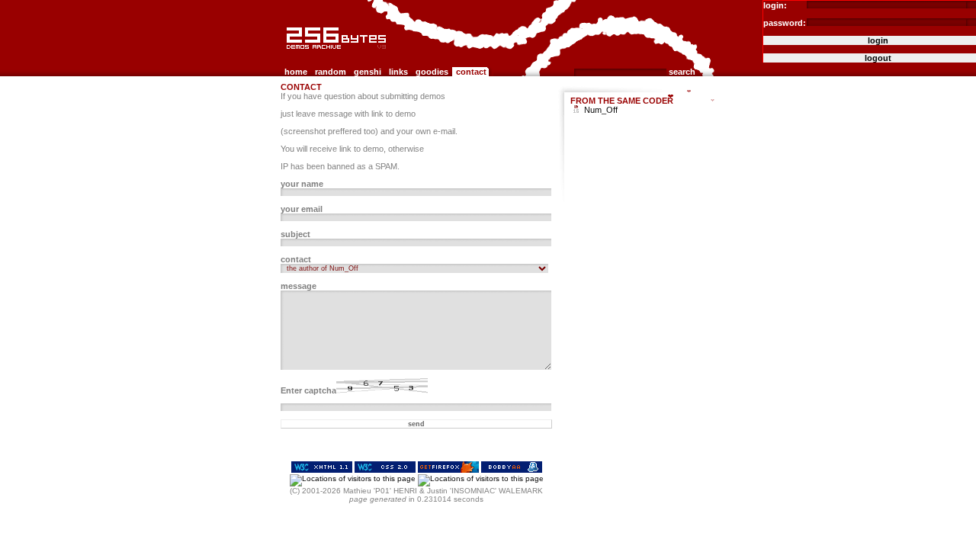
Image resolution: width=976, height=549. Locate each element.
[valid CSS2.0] (385, 470)
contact (471, 71)
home (295, 71)
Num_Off (601, 109)
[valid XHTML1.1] (321, 470)
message (298, 286)
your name (302, 183)
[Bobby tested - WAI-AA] (511, 470)
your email (302, 209)
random (330, 71)
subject (295, 234)
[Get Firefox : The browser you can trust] (448, 470)
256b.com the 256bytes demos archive (290, 55)
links (398, 71)
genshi (367, 71)
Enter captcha (308, 390)
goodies (432, 71)
